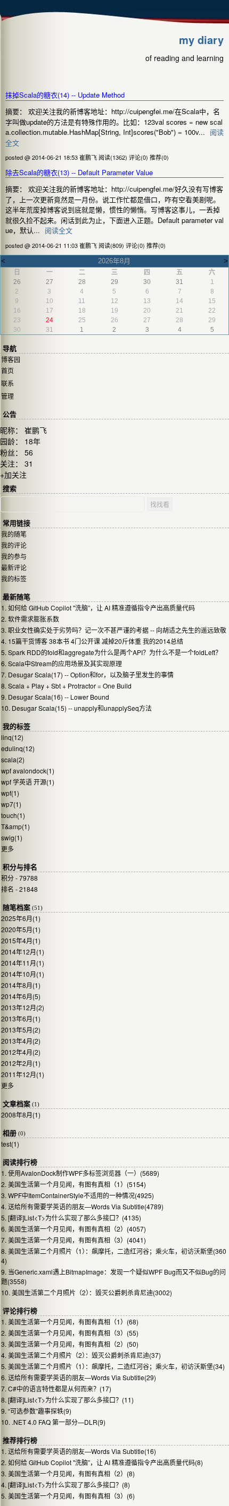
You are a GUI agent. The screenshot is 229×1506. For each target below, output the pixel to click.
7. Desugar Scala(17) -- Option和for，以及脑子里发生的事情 (87, 674)
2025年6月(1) (20, 918)
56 (28, 452)
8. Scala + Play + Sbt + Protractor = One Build (66, 685)
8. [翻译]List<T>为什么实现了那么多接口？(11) (67, 1399)
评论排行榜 (20, 1311)
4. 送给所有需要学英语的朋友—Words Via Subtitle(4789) (82, 1206)
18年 (32, 441)
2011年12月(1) (22, 1074)
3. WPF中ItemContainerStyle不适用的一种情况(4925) (77, 1195)
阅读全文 (58, 230)
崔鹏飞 (35, 430)
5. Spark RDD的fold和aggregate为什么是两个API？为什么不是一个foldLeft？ (111, 652)
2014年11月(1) (22, 962)
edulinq (18, 748)
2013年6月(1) (20, 1018)
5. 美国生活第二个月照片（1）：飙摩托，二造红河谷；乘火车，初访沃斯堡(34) (113, 1366)
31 (28, 463)
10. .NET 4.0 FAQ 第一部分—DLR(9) (53, 1421)
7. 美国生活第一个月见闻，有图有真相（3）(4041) (73, 1239)
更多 (7, 848)
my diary (201, 39)
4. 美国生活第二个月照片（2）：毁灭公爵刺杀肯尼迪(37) (81, 1354)
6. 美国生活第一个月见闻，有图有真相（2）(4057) (73, 1228)
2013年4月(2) (20, 1040)
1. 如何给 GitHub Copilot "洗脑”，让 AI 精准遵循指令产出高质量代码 (98, 607)
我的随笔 (14, 533)
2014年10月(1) (22, 973)
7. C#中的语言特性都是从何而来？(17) (56, 1388)
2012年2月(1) (20, 1063)
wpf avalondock (27, 770)
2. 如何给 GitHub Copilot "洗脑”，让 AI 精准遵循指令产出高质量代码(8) (102, 1462)
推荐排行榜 (20, 1440)
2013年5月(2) (20, 1029)
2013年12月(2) (22, 1007)
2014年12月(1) (22, 951)
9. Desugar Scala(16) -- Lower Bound (55, 696)
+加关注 (13, 474)
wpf (10, 792)
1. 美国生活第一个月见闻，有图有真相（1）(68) (69, 1321)
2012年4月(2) (20, 1051)
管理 (7, 395)
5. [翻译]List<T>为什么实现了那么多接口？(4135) (71, 1217)
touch (13, 815)
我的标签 (14, 578)
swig (11, 837)
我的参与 (14, 556)
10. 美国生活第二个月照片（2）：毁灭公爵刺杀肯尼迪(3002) (86, 1292)
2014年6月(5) (20, 996)
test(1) (10, 1143)
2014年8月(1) (20, 984)
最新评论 (14, 567)
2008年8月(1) (20, 1114)
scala (12, 759)
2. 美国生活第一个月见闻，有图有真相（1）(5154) (73, 1184)
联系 (7, 383)
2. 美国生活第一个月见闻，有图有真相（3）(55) (69, 1332)
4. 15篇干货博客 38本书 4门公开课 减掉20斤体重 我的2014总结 (92, 641)
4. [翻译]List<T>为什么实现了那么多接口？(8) (65, 1484)
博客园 (10, 359)
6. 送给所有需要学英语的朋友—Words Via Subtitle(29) (78, 1377)
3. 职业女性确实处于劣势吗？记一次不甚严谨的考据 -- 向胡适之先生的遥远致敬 (113, 629)
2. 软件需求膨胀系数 (30, 618)
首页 (7, 370)
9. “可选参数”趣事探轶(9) (36, 1410)
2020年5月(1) (20, 929)
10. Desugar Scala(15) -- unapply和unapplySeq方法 (76, 707)
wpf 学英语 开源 (27, 781)
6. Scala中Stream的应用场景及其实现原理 (61, 663)
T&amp (15, 826)
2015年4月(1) (20, 940)
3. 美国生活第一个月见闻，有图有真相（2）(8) (68, 1473)
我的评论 (14, 544)
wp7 (11, 803)
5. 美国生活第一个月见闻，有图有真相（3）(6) (68, 1495)
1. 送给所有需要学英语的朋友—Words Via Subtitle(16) (78, 1451)
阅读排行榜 (20, 1162)
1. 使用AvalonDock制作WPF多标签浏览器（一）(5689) (80, 1172)
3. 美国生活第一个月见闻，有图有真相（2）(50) (69, 1343)
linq (12, 737)
